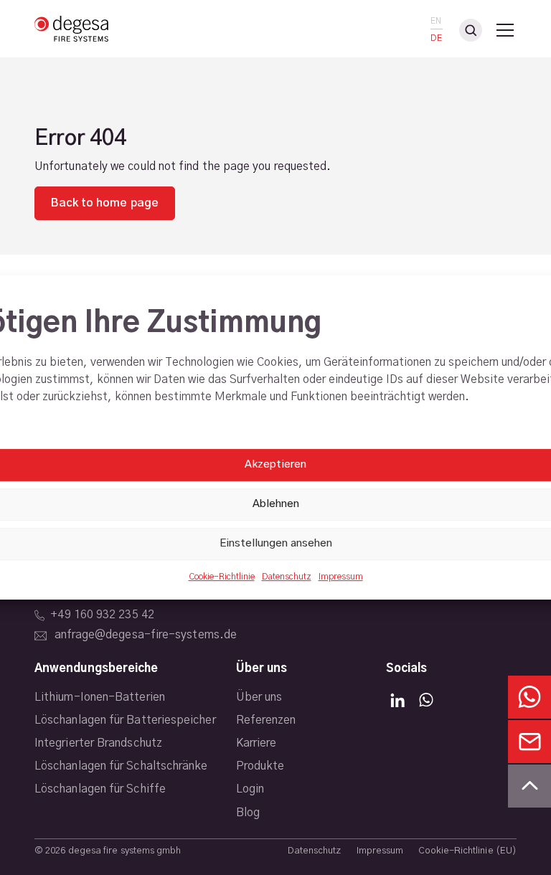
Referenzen (266, 720)
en (435, 21)
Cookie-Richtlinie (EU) (467, 851)
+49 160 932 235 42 (102, 614)
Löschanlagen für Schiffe (100, 789)
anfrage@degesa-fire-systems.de (146, 634)
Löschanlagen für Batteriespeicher (125, 720)
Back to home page (104, 203)
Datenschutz (286, 576)
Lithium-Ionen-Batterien (99, 697)
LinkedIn (397, 700)
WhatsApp (426, 700)
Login (250, 789)
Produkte (260, 766)
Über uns (259, 697)
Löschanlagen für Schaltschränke (120, 766)
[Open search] (470, 30)
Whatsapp (529, 697)
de (436, 38)
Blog (248, 812)
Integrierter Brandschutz (98, 743)
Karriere (256, 743)
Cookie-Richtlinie (222, 576)
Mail (529, 741)
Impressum (341, 576)
